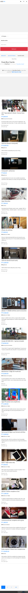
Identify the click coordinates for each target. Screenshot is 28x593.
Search (14, 49)
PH (2, 1)
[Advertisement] (14, 18)
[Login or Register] (26, 1)
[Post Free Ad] (23, 1)
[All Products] (20, 1)
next (16, 587)
